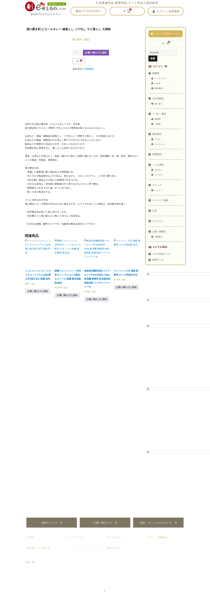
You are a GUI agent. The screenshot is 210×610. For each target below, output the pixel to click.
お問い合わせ (155, 20)
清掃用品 (89, 69)
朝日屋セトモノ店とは (79, 20)
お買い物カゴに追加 (96, 52)
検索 (152, 58)
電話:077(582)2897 (88, 11)
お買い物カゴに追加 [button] (37, 291)
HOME (51, 20)
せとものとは (129, 20)
